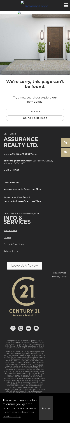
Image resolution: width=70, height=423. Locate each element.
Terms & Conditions (14, 244)
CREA (42, 355)
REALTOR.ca (12, 370)
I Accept (46, 408)
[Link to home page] (35, 5)
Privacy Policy (11, 251)
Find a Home (10, 230)
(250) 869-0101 (12, 182)
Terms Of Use (59, 272)
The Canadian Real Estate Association (30, 371)
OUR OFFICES (12, 169)
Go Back (35, 111)
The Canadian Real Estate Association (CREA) (25, 363)
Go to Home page (35, 118)
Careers (7, 237)
